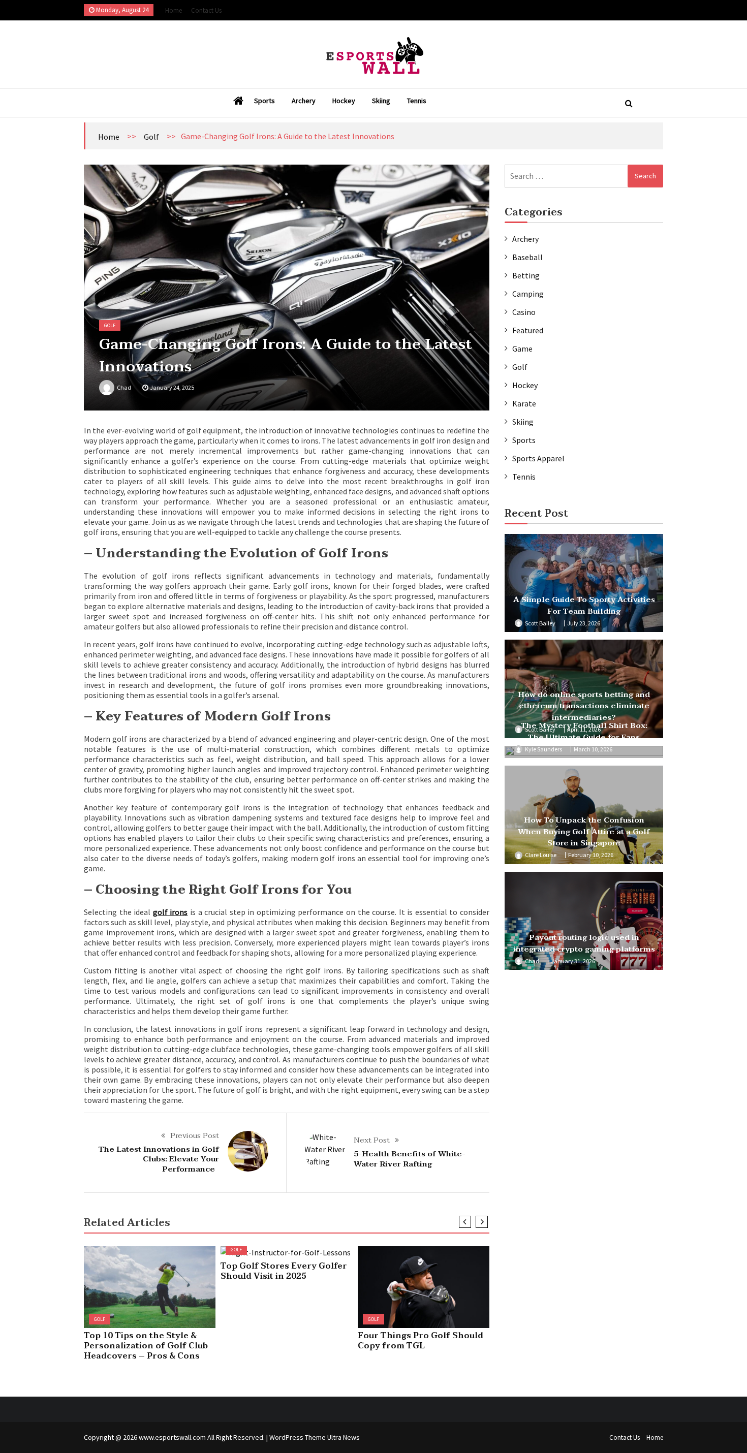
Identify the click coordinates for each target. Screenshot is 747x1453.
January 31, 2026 (573, 961)
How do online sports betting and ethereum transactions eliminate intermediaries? (584, 706)
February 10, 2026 (590, 855)
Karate (524, 403)
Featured (527, 330)
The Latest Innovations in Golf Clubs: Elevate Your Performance (159, 1159)
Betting (526, 275)
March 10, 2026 (593, 749)
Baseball (527, 257)
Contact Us (206, 10)
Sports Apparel (538, 458)
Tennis (416, 100)
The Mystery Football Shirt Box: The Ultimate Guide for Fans (584, 731)
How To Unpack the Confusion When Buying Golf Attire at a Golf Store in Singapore (584, 831)
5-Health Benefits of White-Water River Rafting (409, 1159)
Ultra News (343, 1437)
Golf (151, 137)
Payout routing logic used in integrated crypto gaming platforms (584, 943)
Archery (304, 100)
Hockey (343, 100)
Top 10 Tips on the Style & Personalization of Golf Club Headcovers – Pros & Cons (146, 1346)
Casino (524, 312)
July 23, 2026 (583, 623)
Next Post (372, 1140)
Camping (528, 294)
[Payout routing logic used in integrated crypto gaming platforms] (584, 921)
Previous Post (194, 1135)
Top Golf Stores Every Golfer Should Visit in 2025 (284, 1271)
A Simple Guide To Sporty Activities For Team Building (584, 605)
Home (173, 10)
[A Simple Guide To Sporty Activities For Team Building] (584, 583)
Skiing (381, 100)
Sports (264, 100)
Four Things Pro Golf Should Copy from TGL (420, 1341)
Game (522, 348)
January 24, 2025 (172, 387)
